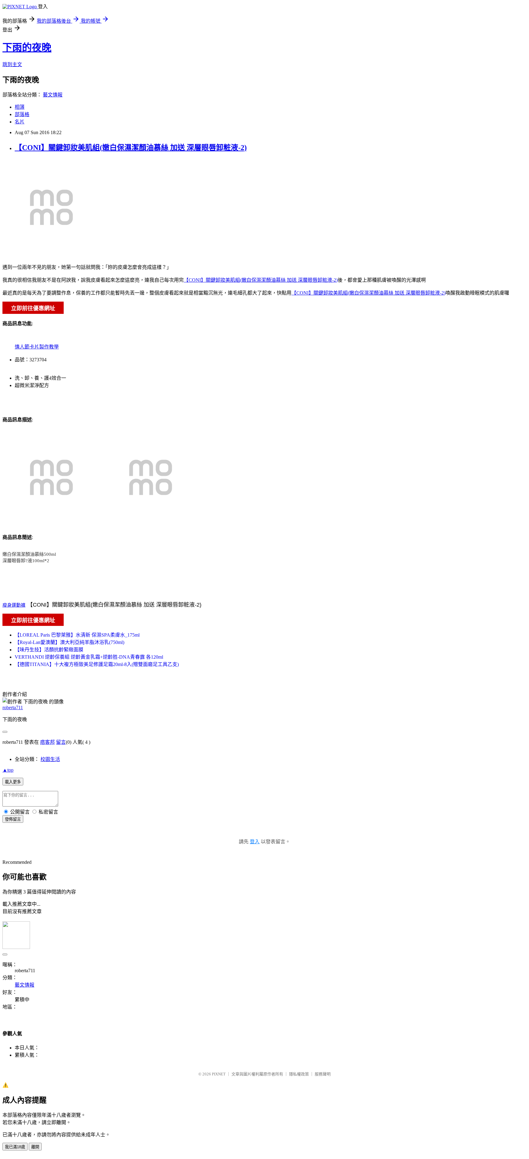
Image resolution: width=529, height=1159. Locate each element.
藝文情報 (52, 94)
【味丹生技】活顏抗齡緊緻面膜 (49, 649)
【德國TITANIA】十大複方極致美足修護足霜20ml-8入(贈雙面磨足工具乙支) (97, 664)
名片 (19, 121)
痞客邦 (47, 742)
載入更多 (13, 782)
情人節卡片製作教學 (37, 346)
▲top (7, 770)
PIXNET (219, 1074)
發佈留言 (13, 819)
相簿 (19, 107)
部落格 (22, 114)
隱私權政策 (299, 1074)
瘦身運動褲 (13, 605)
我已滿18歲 (15, 1147)
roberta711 (12, 707)
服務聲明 (323, 1074)
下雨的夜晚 (26, 47)
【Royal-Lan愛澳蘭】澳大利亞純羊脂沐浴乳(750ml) (69, 642)
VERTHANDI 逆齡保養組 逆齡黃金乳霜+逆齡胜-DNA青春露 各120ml (89, 657)
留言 (61, 742)
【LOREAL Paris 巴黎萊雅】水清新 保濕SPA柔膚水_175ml (77, 635)
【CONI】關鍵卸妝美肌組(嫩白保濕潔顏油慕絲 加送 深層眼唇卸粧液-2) (131, 148)
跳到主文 (12, 64)
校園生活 (50, 759)
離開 (35, 1147)
